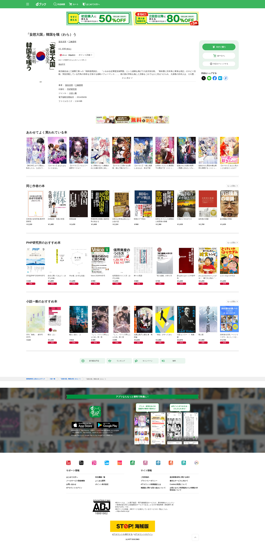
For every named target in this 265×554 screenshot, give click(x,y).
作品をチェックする (220, 64)
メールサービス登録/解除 (75, 481)
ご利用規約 (145, 477)
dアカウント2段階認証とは (151, 484)
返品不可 (62, 64)
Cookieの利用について (178, 484)
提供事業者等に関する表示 (180, 477)
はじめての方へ (72, 477)
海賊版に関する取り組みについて (153, 488)
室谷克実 (62, 42)
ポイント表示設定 (101, 484)
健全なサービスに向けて (179, 481)
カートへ (221, 56)
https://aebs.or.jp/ (123, 511)
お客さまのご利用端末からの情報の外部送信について (184, 489)
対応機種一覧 (100, 477)
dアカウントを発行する (122, 534)
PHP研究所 (72, 89)
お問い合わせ (71, 484)
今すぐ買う (221, 47)
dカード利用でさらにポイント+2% (71, 60)
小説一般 (73, 93)
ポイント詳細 (84, 55)
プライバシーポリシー (149, 481)
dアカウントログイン (74, 488)
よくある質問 (100, 481)
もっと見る (231, 186)
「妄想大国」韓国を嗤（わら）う (70, 379)
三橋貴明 (72, 42)
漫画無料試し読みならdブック (35, 379)
